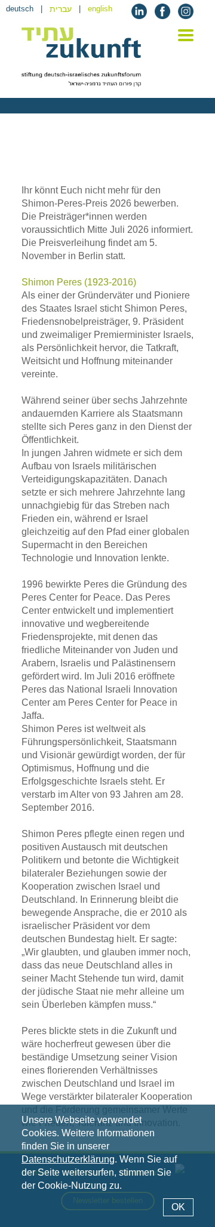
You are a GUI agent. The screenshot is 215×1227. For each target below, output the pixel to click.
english (100, 8)
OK (178, 1207)
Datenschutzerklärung (68, 1159)
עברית (61, 9)
